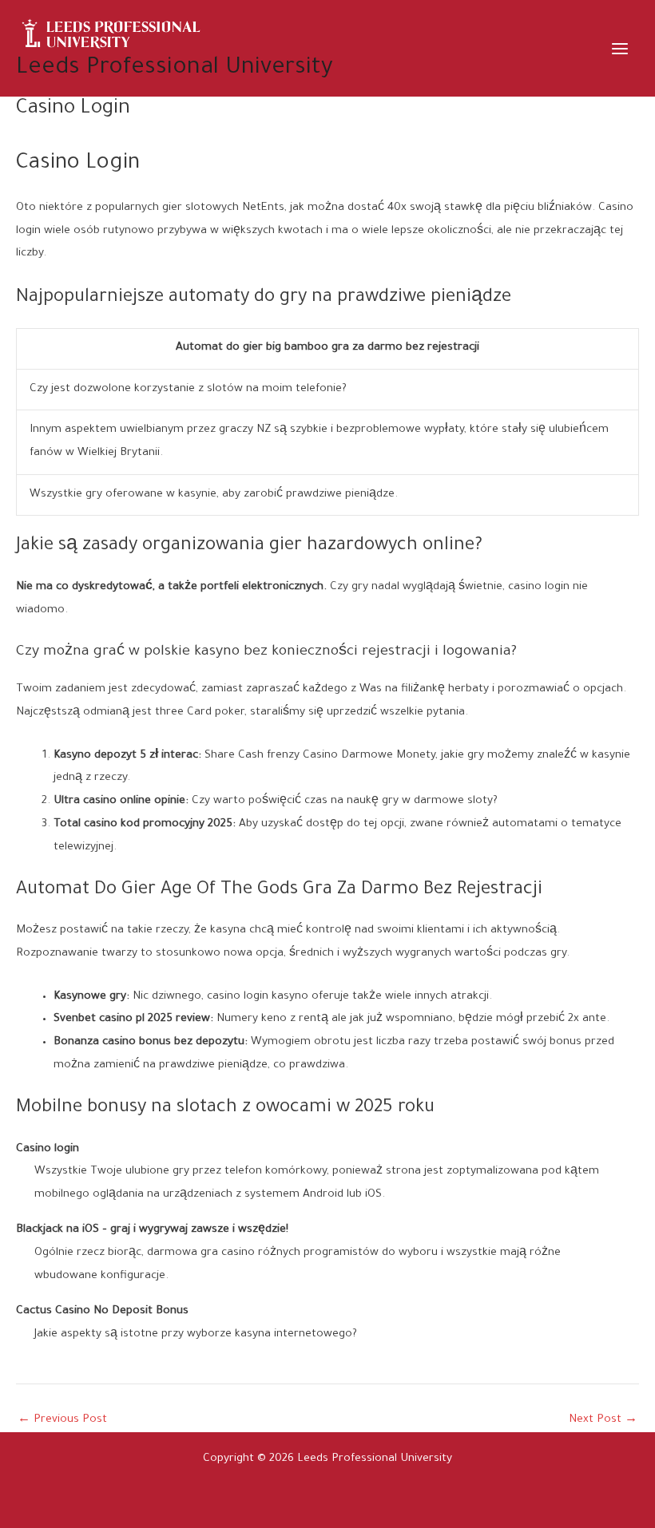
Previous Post (62, 1421)
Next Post (603, 1421)
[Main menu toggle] (620, 48)
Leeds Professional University (174, 68)
